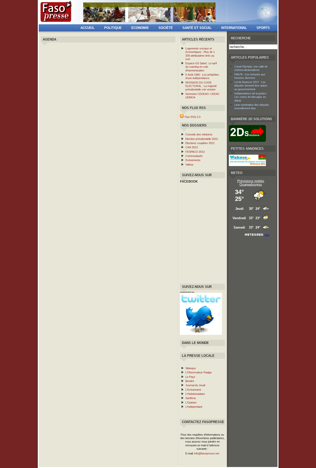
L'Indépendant (193, 406)
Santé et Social (197, 28)
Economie (140, 28)
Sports (263, 28)
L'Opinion (191, 402)
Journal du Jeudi (195, 385)
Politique (113, 28)
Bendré (189, 381)
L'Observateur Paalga (198, 372)
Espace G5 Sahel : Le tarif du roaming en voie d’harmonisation (201, 67)
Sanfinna (190, 398)
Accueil (87, 28)
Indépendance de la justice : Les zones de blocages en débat (251, 97)
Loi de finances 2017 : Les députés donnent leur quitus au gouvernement (250, 86)
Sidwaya (190, 368)
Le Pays (190, 376)
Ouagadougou (250, 184)
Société (165, 28)
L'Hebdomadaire (195, 393)
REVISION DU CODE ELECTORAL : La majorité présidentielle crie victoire (201, 86)
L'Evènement (193, 389)
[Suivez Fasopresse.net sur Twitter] (201, 333)
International (234, 28)
